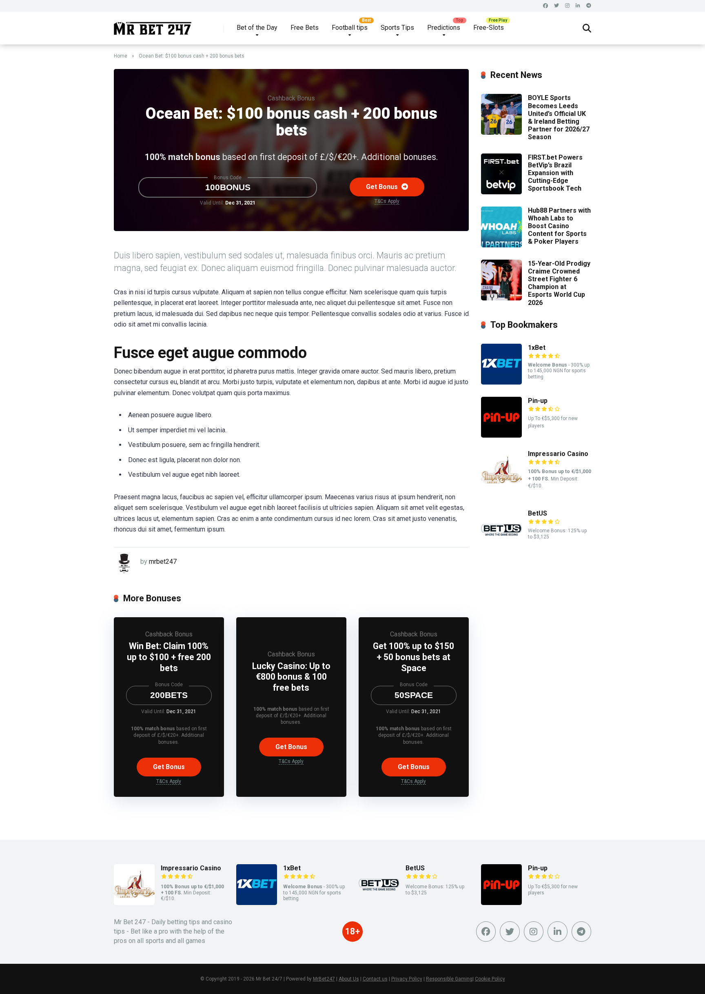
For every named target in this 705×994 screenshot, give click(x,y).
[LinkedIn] (578, 6)
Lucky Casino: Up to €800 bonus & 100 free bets (291, 677)
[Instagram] (567, 6)
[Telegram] (588, 6)
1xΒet (536, 347)
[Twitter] (556, 6)
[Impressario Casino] (501, 488)
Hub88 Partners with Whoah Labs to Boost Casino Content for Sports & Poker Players (559, 226)
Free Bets (304, 27)
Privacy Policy (406, 979)
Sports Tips (397, 27)
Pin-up (538, 401)
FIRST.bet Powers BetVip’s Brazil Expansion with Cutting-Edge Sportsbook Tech (555, 173)
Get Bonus (382, 187)
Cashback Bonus (291, 98)
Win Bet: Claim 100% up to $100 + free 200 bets (169, 657)
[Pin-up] (501, 435)
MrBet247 (324, 979)
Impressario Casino (558, 454)
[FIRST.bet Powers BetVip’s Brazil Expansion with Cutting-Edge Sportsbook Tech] (501, 192)
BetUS (537, 513)
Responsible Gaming (449, 979)
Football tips (350, 27)
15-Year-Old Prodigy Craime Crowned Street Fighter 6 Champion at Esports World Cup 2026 (559, 283)
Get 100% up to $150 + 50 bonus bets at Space (413, 657)
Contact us (375, 979)
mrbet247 (163, 561)
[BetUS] (501, 548)
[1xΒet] (501, 382)
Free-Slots (488, 27)
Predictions (443, 27)
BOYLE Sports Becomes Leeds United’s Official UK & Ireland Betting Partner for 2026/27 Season (559, 117)
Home (120, 56)
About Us (349, 979)
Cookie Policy (490, 979)
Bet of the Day (257, 27)
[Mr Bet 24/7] (153, 25)
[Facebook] (545, 6)
